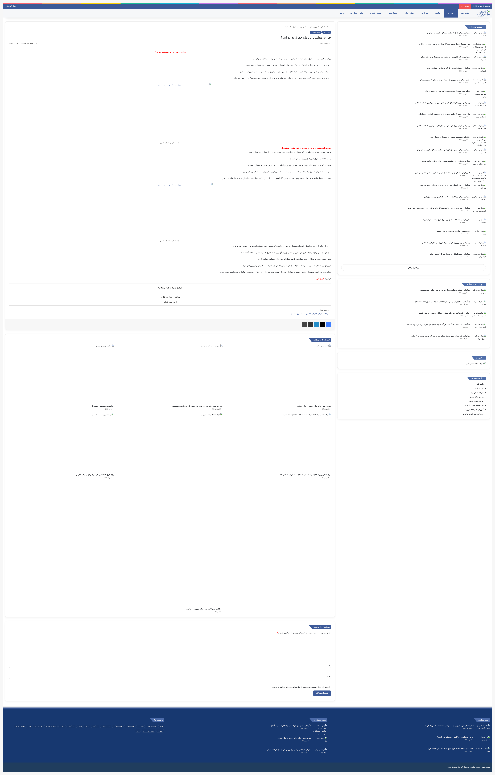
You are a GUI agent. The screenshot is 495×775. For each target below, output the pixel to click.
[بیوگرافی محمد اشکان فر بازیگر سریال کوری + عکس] (479, 257)
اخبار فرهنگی (315, 32)
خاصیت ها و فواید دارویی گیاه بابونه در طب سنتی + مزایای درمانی (445, 80)
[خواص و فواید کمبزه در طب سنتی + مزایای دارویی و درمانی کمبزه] (479, 316)
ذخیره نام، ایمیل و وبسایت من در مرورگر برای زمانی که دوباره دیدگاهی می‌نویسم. (300, 687)
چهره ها (160, 731)
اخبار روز (451, 13)
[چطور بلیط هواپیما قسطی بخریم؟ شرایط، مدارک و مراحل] (479, 95)
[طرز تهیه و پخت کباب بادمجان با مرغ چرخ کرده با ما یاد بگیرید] (479, 223)
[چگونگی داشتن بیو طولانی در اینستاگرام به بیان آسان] (479, 141)
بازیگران (95, 726)
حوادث (79, 726)
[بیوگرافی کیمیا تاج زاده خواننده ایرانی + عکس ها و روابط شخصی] (479, 189)
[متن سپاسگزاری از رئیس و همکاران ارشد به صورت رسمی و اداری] (479, 48)
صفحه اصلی (465, 13)
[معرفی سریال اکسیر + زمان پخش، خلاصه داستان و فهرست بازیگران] (479, 153)
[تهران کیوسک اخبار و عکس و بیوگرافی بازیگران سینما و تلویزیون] (483, 13)
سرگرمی (424, 13)
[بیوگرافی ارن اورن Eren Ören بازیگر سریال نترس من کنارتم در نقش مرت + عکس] (479, 328)
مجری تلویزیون (20, 726)
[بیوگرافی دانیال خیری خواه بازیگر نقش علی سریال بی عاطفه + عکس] (479, 129)
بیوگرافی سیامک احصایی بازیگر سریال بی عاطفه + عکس (448, 68)
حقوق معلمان (296, 314)
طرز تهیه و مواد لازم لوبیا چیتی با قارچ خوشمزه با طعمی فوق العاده (444, 114)
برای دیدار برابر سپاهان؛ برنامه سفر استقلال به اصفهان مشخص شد (305, 475)
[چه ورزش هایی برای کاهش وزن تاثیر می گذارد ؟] (483, 740)
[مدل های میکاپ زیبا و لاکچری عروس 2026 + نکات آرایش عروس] (479, 165)
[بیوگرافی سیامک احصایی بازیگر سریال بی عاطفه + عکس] (479, 72)
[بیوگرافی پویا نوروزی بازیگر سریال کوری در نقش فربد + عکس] (479, 246)
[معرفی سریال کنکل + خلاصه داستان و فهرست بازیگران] (479, 36)
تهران (87, 726)
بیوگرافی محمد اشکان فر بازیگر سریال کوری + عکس (449, 254)
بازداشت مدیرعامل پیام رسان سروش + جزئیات (204, 609)
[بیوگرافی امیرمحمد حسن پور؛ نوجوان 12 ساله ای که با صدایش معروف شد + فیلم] (479, 212)
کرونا (137, 731)
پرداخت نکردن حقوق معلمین (317, 314)
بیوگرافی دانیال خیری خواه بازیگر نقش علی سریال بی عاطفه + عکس (443, 126)
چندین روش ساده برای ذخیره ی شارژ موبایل (314, 406)
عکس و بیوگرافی (357, 13)
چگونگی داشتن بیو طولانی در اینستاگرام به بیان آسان (450, 137)
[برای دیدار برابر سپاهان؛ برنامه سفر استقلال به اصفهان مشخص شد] (278, 442)
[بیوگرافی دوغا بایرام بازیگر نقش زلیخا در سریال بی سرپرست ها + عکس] (479, 305)
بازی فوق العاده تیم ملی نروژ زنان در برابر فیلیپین (95, 475)
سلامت (438, 13)
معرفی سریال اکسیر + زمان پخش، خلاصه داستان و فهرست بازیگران (443, 150)
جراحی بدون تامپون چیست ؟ (103, 406)
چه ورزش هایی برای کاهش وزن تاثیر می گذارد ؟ (455, 737)
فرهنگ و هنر (393, 13)
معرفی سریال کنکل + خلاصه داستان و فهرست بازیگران (448, 33)
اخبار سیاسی (130, 726)
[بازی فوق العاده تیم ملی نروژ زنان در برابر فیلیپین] (61, 442)
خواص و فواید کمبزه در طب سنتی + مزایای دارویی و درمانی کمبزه (444, 313)
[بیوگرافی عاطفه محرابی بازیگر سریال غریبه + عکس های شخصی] (479, 293)
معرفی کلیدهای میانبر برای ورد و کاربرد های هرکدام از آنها (289, 750)
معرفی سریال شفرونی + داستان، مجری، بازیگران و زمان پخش (445, 57)
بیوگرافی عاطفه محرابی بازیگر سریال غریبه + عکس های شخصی (445, 290)
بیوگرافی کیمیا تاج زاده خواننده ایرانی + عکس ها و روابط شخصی (445, 185)
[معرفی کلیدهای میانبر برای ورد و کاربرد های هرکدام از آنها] (320, 753)
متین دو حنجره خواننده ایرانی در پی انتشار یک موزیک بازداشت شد (197, 406)
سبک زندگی (409, 13)
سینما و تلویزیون (375, 13)
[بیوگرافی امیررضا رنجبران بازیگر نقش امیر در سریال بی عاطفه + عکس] (479, 106)
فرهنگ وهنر (38, 726)
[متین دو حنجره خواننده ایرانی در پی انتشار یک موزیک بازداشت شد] (170, 373)
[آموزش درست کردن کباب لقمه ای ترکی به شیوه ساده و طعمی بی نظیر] (479, 176)
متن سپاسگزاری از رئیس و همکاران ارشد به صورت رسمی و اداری (444, 44)
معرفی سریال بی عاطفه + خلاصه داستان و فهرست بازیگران (447, 197)
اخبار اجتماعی (151, 726)
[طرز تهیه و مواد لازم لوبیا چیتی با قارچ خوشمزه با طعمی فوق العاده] (479, 118)
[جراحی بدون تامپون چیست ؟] (61, 373)
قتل (29, 726)
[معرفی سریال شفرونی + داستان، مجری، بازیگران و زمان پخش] (479, 60)
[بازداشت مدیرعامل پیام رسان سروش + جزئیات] (170, 509)
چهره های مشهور (148, 731)
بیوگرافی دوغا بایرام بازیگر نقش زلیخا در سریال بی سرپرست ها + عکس (442, 301)
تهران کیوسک (11, 6)
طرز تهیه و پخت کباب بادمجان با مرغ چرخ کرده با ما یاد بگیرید (446, 220)
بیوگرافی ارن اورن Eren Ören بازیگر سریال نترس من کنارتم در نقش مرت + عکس (438, 324)
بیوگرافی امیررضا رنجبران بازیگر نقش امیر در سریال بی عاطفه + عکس (442, 103)
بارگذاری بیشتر (413, 268)
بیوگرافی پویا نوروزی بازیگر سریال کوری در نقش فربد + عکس (446, 243)
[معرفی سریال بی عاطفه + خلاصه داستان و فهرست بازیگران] (479, 200)
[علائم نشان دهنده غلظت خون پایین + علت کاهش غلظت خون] (483, 752)
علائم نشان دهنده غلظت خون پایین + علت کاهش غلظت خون (451, 748)
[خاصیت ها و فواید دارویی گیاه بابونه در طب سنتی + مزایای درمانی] (479, 83)
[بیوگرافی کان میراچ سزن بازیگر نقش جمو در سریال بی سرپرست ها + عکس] (479, 339)
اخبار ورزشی (105, 726)
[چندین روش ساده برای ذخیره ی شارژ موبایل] (278, 373)
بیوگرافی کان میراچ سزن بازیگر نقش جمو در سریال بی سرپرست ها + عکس (440, 336)
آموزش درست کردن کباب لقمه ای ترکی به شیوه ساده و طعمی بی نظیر (442, 173)
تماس (342, 13)
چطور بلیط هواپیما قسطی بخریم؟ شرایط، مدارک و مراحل (447, 91)
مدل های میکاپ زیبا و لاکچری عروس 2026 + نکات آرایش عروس (445, 161)
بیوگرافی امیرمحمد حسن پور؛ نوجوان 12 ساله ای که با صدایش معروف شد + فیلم (439, 208)
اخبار (161, 726)
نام (329, 665)
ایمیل (328, 676)
